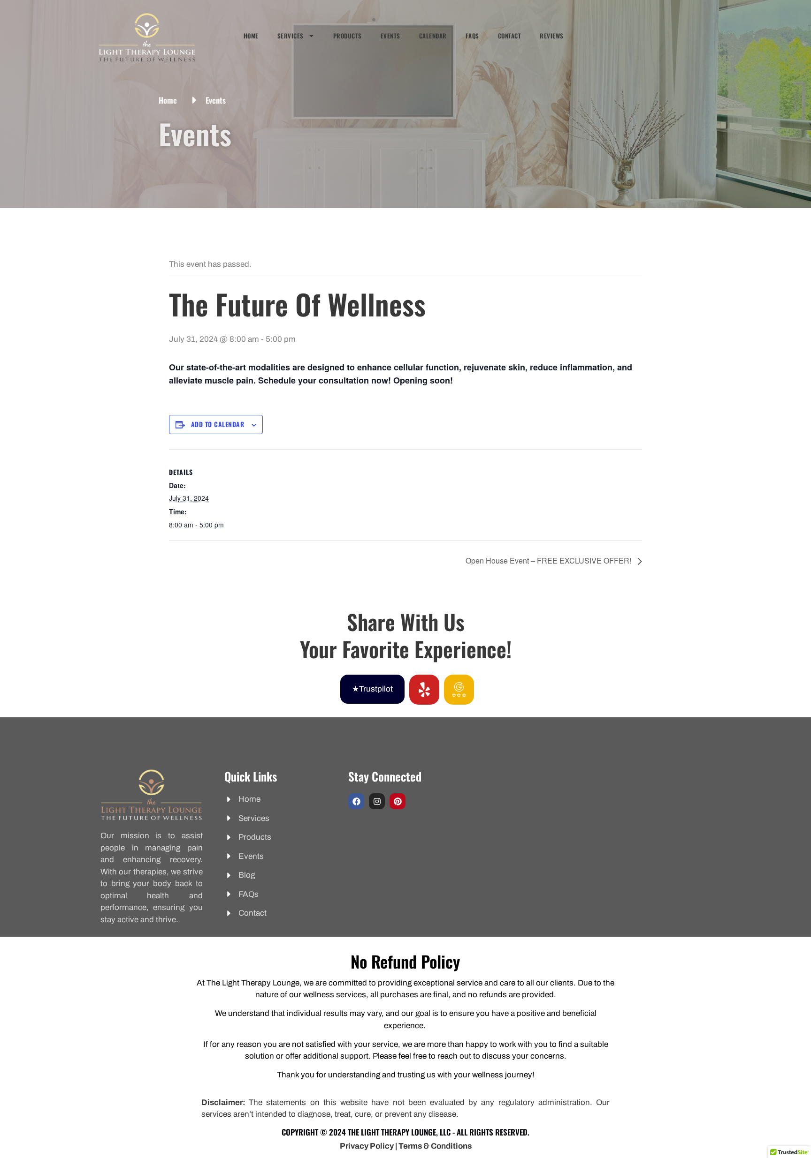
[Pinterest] (398, 801)
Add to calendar (218, 424)
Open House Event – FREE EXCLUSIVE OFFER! (549, 560)
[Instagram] (377, 801)
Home (251, 35)
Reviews (552, 35)
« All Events (190, 232)
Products (347, 35)
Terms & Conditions (435, 1146)
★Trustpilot (372, 688)
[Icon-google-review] (459, 690)
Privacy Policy (367, 1146)
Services (290, 35)
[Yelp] (424, 690)
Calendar (433, 35)
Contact (509, 35)
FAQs (472, 35)
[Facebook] (356, 801)
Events (390, 35)
